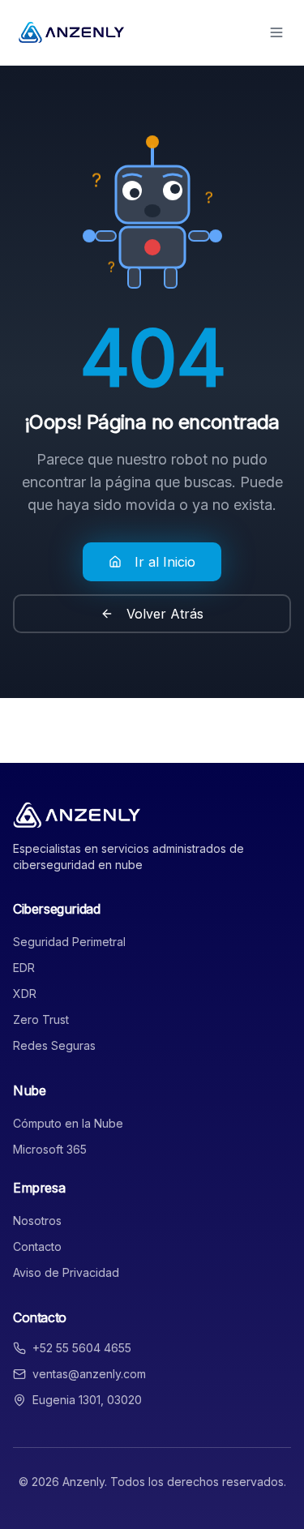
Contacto (37, 1246)
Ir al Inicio (165, 562)
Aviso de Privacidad (66, 1272)
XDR (24, 993)
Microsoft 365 (50, 1149)
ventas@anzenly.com (89, 1374)
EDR (24, 967)
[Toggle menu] (276, 32)
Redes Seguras (54, 1045)
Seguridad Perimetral (69, 942)
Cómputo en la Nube (68, 1123)
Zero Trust (41, 1019)
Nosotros (37, 1220)
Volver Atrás (164, 614)
